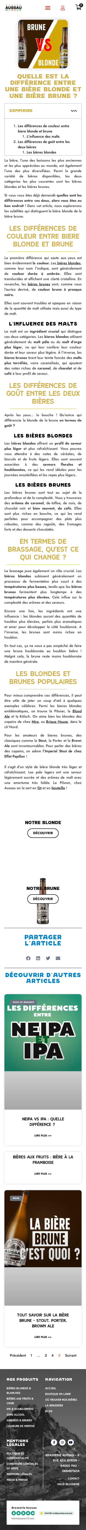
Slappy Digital (62, 1502)
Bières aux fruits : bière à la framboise (43, 1122)
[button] (48, 8)
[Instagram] (62, 1405)
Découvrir (43, 796)
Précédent (18, 1318)
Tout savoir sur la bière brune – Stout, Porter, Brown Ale (43, 1283)
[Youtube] (71, 1405)
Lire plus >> (43, 1099)
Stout (42, 703)
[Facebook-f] (54, 1405)
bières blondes (68, 226)
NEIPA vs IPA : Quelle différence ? (43, 1084)
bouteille (58, 751)
